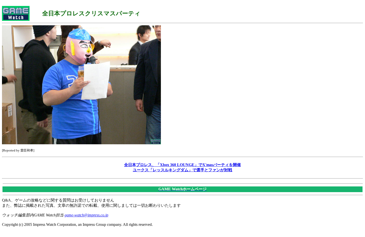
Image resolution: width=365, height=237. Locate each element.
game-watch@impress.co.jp (86, 215)
